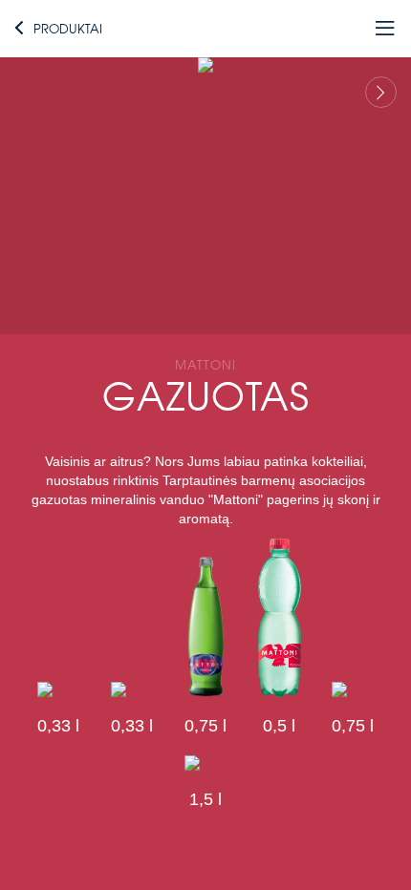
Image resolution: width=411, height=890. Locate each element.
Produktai (67, 28)
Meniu (361, 28)
